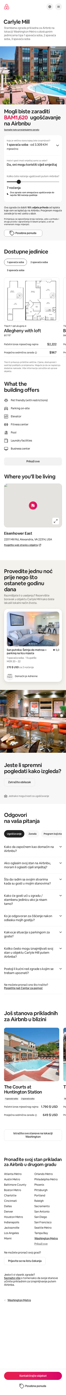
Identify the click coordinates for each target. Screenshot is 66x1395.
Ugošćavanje (14, 833)
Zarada (33, 833)
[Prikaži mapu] (33, 505)
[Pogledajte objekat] (31, 1074)
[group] (33, 168)
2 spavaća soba (39, 262)
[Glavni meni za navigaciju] (58, 6)
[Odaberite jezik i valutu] (49, 6)
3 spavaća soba (15, 270)
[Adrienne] (10, 676)
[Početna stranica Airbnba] (6, 7)
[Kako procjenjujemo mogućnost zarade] (36, 352)
